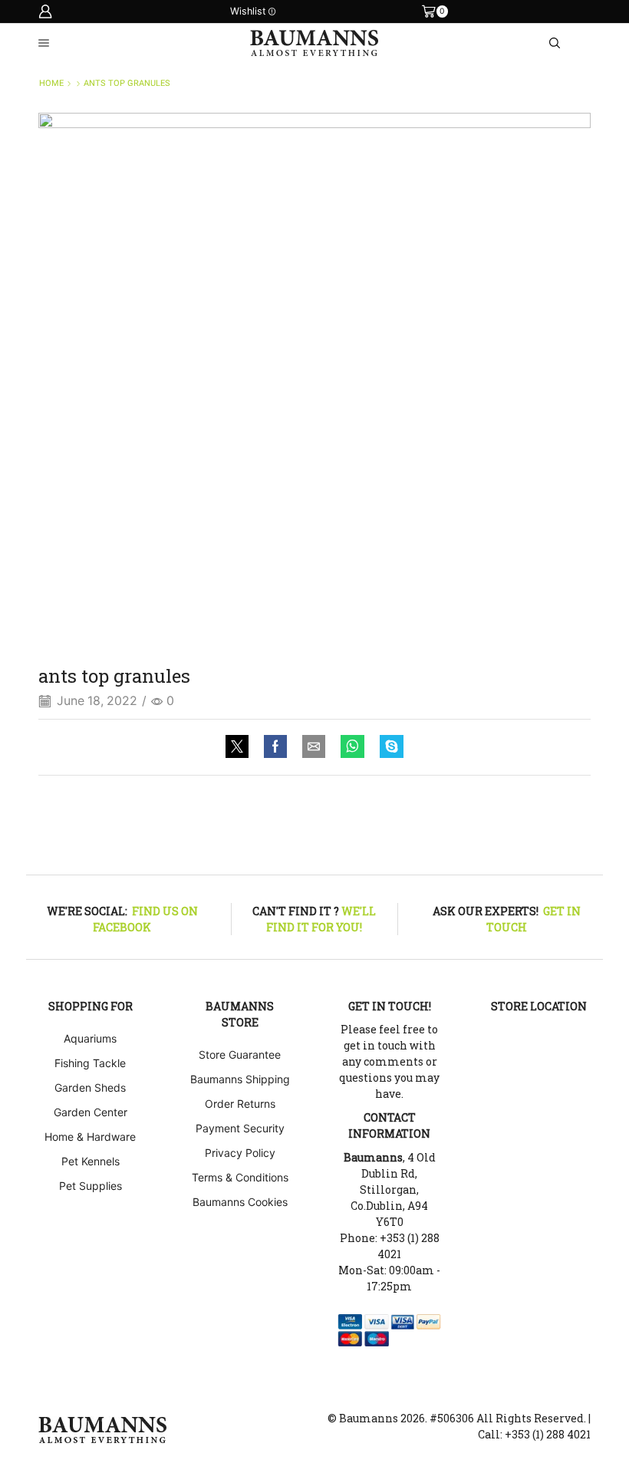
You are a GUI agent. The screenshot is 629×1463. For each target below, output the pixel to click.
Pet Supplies (90, 1185)
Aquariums (90, 1038)
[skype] (387, 747)
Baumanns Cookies (240, 1201)
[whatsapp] (352, 747)
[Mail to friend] (314, 747)
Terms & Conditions (240, 1177)
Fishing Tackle (90, 1062)
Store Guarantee (240, 1054)
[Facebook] (275, 747)
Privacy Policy (240, 1152)
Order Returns (240, 1103)
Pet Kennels (90, 1161)
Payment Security (240, 1128)
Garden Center (90, 1112)
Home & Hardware (90, 1136)
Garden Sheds (90, 1087)
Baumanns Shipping (240, 1079)
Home (51, 83)
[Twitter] (241, 747)
